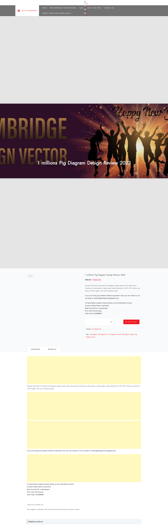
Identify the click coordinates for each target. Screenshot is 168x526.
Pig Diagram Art (103, 334)
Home (44, 8)
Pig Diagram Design (128, 334)
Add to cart (132, 322)
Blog (81, 8)
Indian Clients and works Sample (56, 13)
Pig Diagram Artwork (114, 334)
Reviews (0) (52, 349)
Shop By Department (29, 11)
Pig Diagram (93, 334)
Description (35, 349)
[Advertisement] (79, 370)
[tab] (35, 349)
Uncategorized (96, 329)
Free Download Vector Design (63, 8)
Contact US (109, 8)
